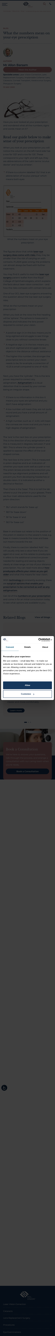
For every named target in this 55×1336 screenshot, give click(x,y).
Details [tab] (27, 647)
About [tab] (45, 647)
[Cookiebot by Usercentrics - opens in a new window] (40, 640)
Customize (26, 694)
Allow (27, 685)
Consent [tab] (10, 647)
